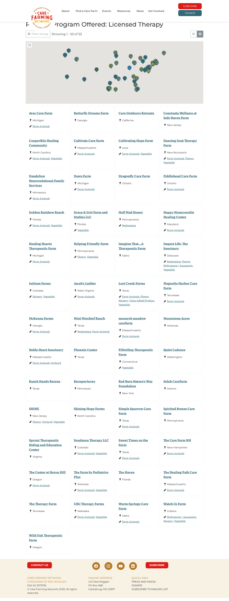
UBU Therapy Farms (89, 503)
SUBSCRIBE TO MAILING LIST (150, 589)
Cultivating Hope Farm (136, 140)
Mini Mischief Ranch (89, 318)
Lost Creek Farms (132, 283)
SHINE (34, 408)
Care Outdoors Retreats (136, 113)
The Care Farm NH (177, 440)
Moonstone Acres (176, 318)
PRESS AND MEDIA (144, 581)
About (65, 11)
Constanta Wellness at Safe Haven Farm (180, 115)
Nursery (37, 296)
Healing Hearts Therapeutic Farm (42, 245)
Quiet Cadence (174, 349)
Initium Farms (40, 283)
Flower (189, 158)
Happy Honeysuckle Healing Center (178, 214)
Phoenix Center (85, 349)
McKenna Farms (41, 318)
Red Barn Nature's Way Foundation (136, 383)
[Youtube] (121, 566)
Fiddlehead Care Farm (180, 176)
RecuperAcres (84, 381)
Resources (123, 11)
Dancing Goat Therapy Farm (180, 142)
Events (106, 11)
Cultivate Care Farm (89, 140)
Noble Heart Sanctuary (46, 349)
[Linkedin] (133, 566)
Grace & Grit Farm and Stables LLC (91, 214)
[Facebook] (96, 566)
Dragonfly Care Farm (134, 176)
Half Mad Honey (131, 212)
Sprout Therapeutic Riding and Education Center (45, 445)
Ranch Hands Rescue (44, 381)
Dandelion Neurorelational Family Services (46, 180)
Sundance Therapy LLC (91, 440)
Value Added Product (141, 300)
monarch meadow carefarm (132, 320)
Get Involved (156, 11)
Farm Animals (41, 126)
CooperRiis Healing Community (44, 142)
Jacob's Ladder (85, 283)
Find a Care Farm (87, 11)
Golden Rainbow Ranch (46, 212)
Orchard (56, 363)
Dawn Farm (82, 176)
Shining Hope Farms (89, 408)
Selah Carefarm (175, 381)
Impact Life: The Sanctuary (175, 245)
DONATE (137, 585)
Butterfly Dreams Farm (91, 113)
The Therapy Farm (43, 503)
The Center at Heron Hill (47, 472)
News (140, 11)
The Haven (126, 472)
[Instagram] (108, 566)
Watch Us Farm (174, 503)
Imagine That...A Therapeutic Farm (132, 245)
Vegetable (56, 158)
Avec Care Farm (40, 113)
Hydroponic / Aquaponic (178, 265)
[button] (66, 11)
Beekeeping (129, 225)
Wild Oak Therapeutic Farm (45, 537)
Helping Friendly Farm (91, 243)
